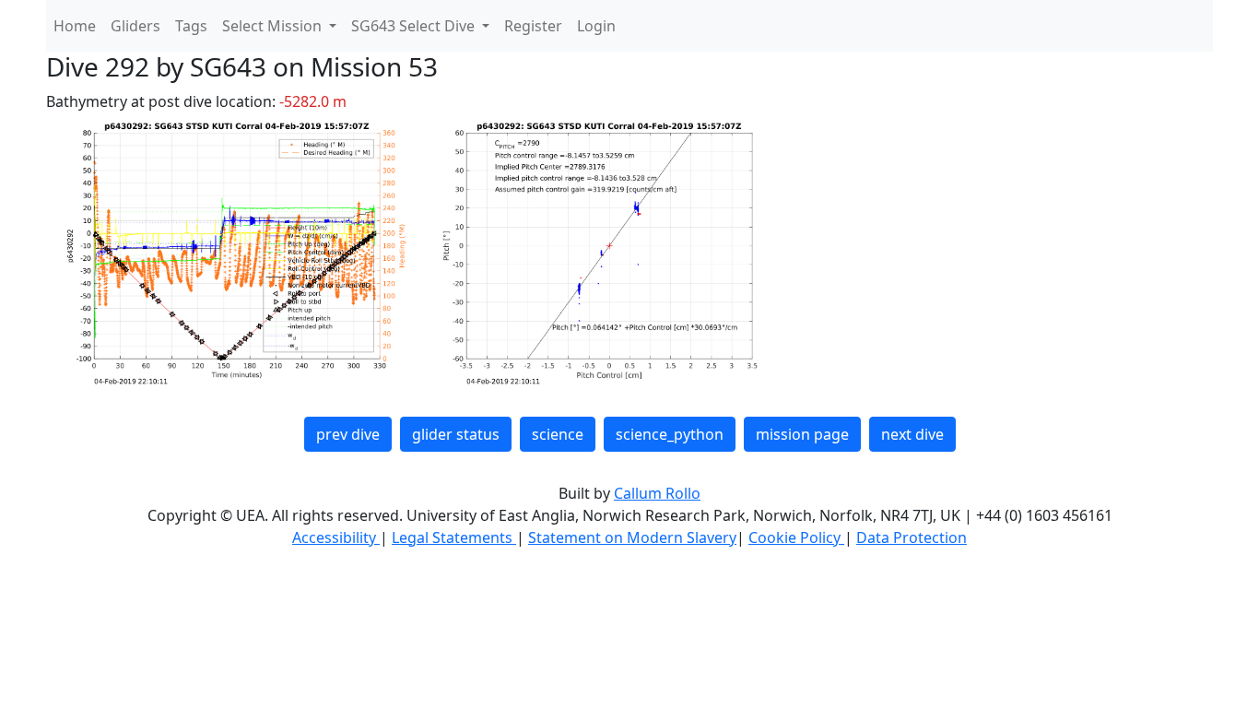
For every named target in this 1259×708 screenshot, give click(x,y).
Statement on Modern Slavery (632, 537)
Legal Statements (454, 537)
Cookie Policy (796, 537)
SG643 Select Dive (414, 26)
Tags (191, 26)
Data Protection (911, 537)
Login (596, 26)
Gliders (135, 26)
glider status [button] (456, 434)
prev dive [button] (348, 434)
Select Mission (273, 26)
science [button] (557, 434)
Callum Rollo (657, 493)
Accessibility (336, 537)
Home (74, 26)
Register (533, 26)
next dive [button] (912, 434)
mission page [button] (802, 434)
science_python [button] (670, 434)
